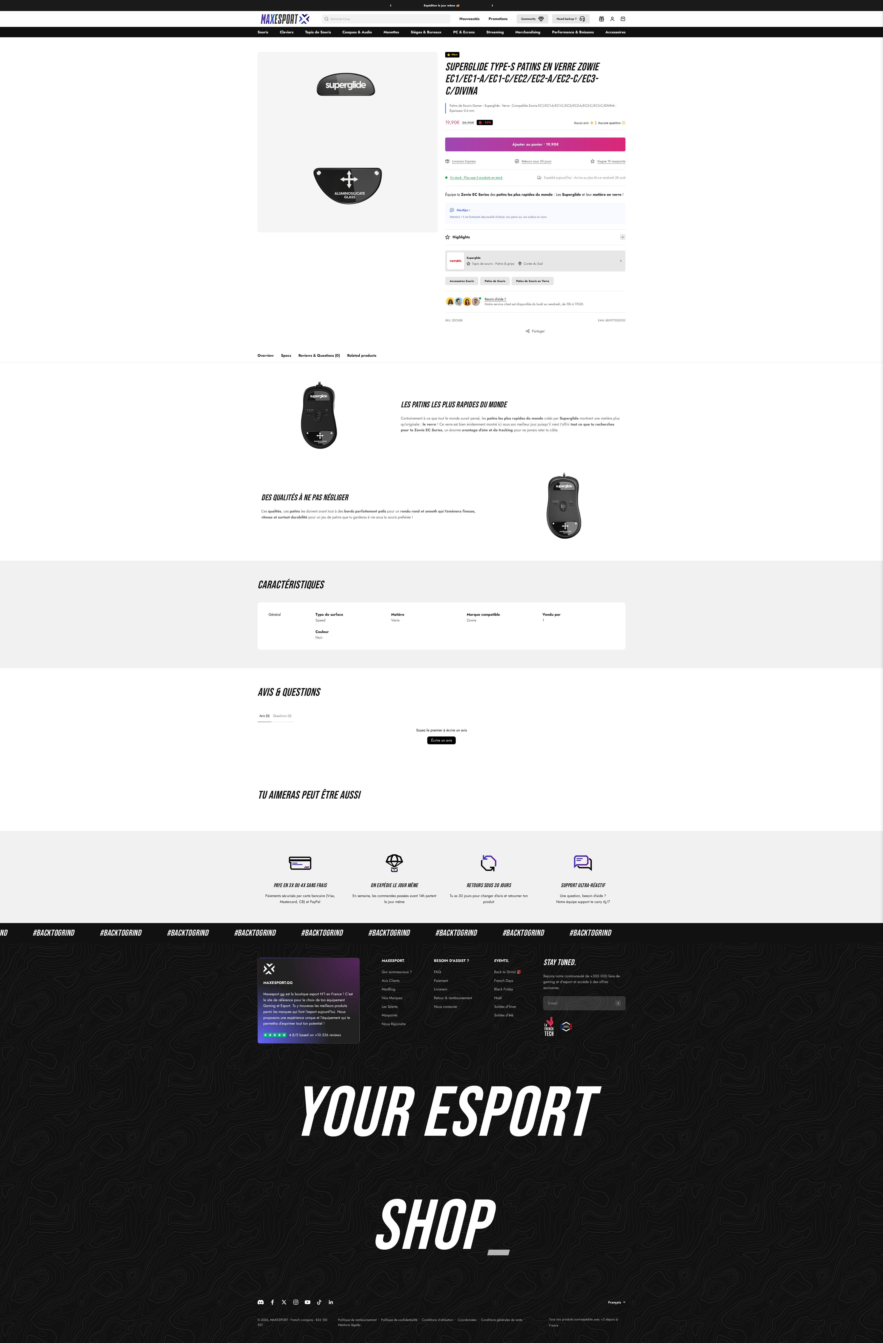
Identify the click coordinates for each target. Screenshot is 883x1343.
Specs (286, 355)
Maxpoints (389, 1015)
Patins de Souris (495, 281)
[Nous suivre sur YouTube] (307, 1302)
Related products (361, 355)
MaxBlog (388, 989)
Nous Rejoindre (394, 1024)
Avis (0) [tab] (264, 715)
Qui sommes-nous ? (397, 972)
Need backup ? (567, 19)
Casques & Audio (357, 32)
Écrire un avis (441, 740)
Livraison (440, 989)
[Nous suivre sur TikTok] (319, 1302)
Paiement (441, 980)
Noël (498, 998)
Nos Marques (392, 998)
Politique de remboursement (357, 1319)
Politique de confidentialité (399, 1319)
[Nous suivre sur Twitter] (284, 1302)
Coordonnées (467, 1319)
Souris (263, 32)
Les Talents (390, 1006)
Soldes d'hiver (505, 1006)
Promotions (498, 18)
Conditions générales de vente (501, 1319)
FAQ (437, 972)
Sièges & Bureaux (426, 32)
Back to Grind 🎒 (507, 972)
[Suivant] (492, 5)
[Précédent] (390, 5)
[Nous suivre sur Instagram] (296, 1302)
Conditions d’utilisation (437, 1319)
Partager (538, 331)
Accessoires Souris (462, 281)
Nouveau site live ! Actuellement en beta (441, 5)
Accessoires (615, 32)
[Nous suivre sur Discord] (261, 1302)
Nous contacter (445, 1006)
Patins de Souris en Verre (532, 281)
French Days (503, 980)
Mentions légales (349, 1325)
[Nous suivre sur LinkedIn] (331, 1302)
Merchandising (527, 32)
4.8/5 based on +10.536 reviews (315, 1035)
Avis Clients (390, 980)
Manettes (391, 32)
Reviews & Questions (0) (319, 355)
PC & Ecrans (464, 32)
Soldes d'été (503, 1015)
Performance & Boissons (573, 32)
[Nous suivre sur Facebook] (272, 1302)
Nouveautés (469, 18)
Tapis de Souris (318, 32)
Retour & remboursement (453, 998)
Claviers (286, 32)
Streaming (495, 32)
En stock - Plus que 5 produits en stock (476, 177)
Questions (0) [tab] (282, 715)
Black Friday (503, 989)
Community (528, 19)
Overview (266, 355)
